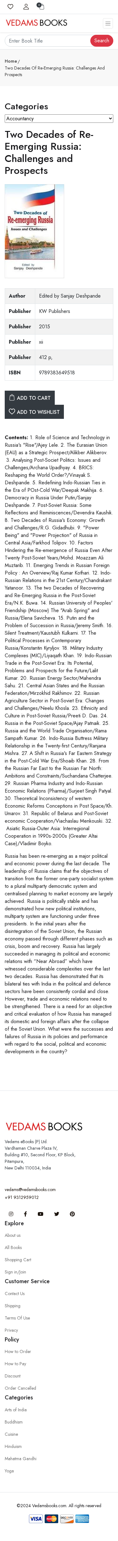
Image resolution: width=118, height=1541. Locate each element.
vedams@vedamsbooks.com (30, 1189)
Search (101, 40)
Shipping (12, 1306)
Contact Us (15, 1293)
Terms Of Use (17, 1318)
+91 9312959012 (22, 1197)
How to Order (18, 1351)
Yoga (9, 1471)
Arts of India (16, 1410)
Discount (12, 1376)
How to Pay (15, 1364)
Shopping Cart (18, 1260)
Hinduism (13, 1446)
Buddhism (14, 1422)
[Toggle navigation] (108, 23)
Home (11, 61)
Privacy (11, 1330)
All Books (13, 1247)
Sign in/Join (15, 1272)
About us (12, 1235)
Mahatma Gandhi (21, 1458)
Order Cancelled (20, 1388)
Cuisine (11, 1434)
